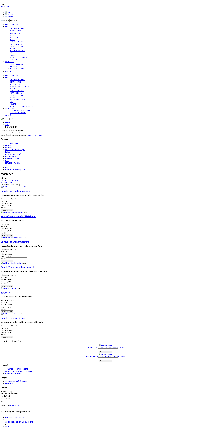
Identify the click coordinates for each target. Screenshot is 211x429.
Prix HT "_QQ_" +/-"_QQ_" (10, 180)
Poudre (7, 167)
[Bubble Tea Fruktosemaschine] (13, 187)
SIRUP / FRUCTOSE (12, 158)
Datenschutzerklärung (13, 373)
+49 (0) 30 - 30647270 (34, 135)
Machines (8, 145)
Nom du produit (6, 182)
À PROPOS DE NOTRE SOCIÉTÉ (16, 369)
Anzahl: (3, 208)
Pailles (7, 152)
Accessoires (9, 147)
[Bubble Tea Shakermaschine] (12, 238)
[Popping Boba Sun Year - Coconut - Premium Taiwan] (105, 345)
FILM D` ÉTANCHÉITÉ (13, 154)
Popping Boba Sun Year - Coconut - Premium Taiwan (105, 347)
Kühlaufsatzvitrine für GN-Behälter (18, 216)
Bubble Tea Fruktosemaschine (16, 191)
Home (7, 123)
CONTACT (9, 426)
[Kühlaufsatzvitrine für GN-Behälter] (12, 212)
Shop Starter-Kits (11, 143)
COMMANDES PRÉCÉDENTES (16, 381)
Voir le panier (5, 6)
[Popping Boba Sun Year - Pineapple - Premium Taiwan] (105, 354)
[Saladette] (9, 288)
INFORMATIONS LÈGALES (14, 417)
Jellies (7, 161)
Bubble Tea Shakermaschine (15, 241)
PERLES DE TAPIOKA (12, 163)
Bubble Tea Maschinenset (14, 318)
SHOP (7, 125)
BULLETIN (9, 384)
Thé (6, 165)
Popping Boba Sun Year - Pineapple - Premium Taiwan (105, 356)
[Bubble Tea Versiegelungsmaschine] (11, 263)
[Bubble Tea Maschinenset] (11, 314)
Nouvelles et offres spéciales (15, 169)
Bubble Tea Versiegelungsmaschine (18, 267)
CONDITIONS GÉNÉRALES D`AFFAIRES (19, 371)
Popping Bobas (10, 156)
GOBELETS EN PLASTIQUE (15, 150)
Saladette (6, 292)
